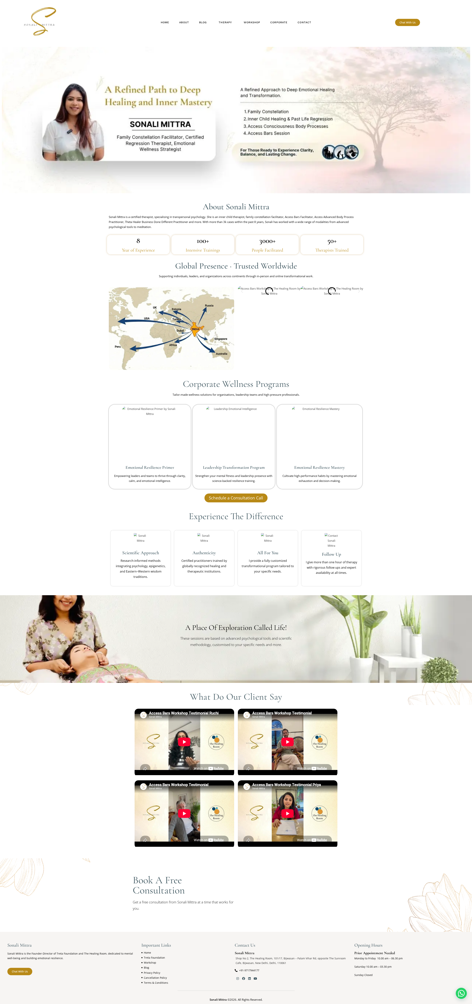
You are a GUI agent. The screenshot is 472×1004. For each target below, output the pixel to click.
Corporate (278, 22)
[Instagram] (238, 978)
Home (165, 22)
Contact (304, 22)
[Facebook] (244, 978)
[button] (203, 22)
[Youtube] (255, 978)
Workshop (252, 22)
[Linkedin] (249, 978)
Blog (203, 22)
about (184, 22)
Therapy (225, 22)
